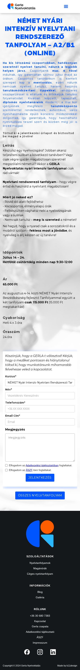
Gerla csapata (40, 626)
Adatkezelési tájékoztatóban (42, 465)
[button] (66, 6)
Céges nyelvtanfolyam (40, 573)
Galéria (40, 597)
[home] (21, 6)
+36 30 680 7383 (40, 615)
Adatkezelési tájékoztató (40, 631)
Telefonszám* (15, 402)
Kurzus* (10, 376)
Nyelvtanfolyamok (40, 562)
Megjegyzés (15, 429)
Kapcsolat (40, 621)
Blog (40, 591)
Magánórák (40, 568)
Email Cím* (12, 415)
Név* (8, 389)
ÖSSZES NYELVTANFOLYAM (40, 495)
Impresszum (40, 642)
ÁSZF (29, 470)
